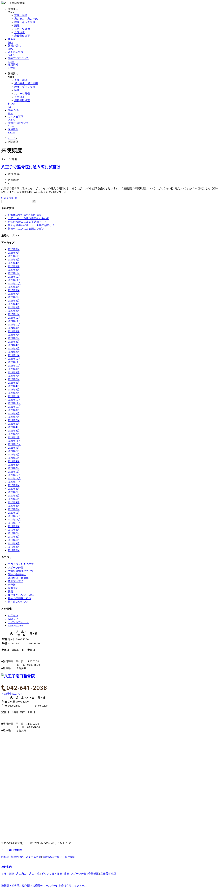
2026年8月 (14, 249)
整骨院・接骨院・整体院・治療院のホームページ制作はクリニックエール (44, 885)
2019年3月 (14, 546)
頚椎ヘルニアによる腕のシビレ (26, 228)
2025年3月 (14, 307)
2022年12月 (14, 399)
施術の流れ (17, 856)
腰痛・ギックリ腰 (24, 22)
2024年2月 (14, 352)
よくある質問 (33, 856)
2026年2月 (14, 269)
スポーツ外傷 (22, 29)
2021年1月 (14, 471)
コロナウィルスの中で (21, 564)
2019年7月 (14, 533)
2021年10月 (14, 444)
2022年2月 (14, 434)
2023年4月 (14, 386)
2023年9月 (14, 369)
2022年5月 (14, 423)
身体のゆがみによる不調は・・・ (27, 221)
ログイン (13, 615)
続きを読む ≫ (9, 197)
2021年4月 (14, 461)
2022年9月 (14, 410)
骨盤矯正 (19, 32)
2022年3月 (14, 430)
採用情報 (70, 856)
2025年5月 (14, 300)
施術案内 (6, 866)
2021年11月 (14, 440)
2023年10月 (14, 365)
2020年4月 (14, 502)
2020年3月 (14, 505)
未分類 (12, 584)
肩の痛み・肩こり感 (26, 18)
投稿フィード (15, 618)
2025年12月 (14, 276)
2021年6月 (14, 454)
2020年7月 (14, 492)
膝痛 (17, 25)
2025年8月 (14, 290)
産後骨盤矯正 (22, 35)
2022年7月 (14, 417)
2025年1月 (14, 314)
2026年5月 (14, 259)
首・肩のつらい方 (18, 601)
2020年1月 (14, 512)
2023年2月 (14, 393)
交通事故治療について (21, 571)
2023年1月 (14, 396)
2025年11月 (14, 280)
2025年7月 (14, 293)
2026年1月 (14, 273)
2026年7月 (14, 252)
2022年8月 (14, 413)
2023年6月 (14, 379)
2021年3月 (14, 464)
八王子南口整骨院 (11, 850)
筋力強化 (13, 588)
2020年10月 (14, 482)
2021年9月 (14, 447)
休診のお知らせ (17, 574)
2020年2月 (14, 509)
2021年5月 (14, 458)
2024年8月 (14, 331)
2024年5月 (14, 341)
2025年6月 (14, 297)
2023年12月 (14, 358)
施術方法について (52, 856)
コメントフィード (18, 622)
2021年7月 (14, 451)
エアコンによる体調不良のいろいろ (28, 218)
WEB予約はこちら (12, 693)
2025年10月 (14, 283)
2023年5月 (14, 382)
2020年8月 (14, 488)
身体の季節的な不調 (19, 598)
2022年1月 (14, 437)
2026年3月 (14, 266)
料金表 (5, 856)
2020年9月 (14, 485)
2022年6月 (14, 420)
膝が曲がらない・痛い (21, 595)
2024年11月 (14, 321)
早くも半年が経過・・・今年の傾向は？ (31, 225)
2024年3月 (14, 348)
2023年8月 (14, 372)
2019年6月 (14, 536)
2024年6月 (14, 338)
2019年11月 (14, 519)
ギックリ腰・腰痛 (51, 873)
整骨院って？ (15, 581)
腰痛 (10, 591)
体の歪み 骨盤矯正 (19, 577)
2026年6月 (14, 256)
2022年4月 (14, 427)
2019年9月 (14, 526)
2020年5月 (14, 499)
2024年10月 (14, 324)
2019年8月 (14, 529)
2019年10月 (14, 523)
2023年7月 (14, 375)
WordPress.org (15, 625)
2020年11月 (14, 478)
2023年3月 (14, 389)
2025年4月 (14, 304)
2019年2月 (14, 550)
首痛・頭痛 (20, 15)
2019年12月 (14, 516)
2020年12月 (14, 475)
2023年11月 (14, 362)
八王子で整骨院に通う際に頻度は (31, 167)
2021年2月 (14, 468)
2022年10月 (14, 406)
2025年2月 (14, 310)
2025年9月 (14, 287)
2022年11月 (14, 403)
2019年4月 (14, 543)
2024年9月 (14, 328)
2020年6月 (14, 495)
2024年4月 (14, 345)
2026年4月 (14, 263)
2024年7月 (14, 334)
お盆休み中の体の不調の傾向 (25, 215)
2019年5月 (14, 540)
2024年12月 (14, 317)
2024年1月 (14, 355)
